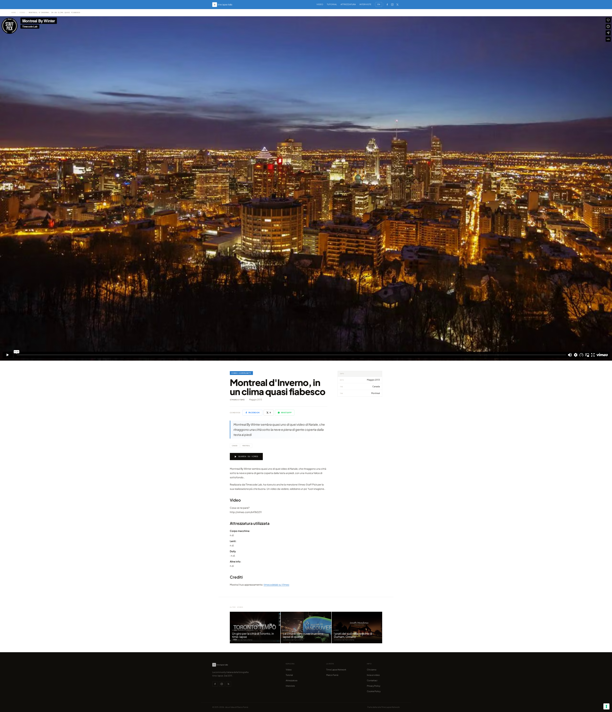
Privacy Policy (373, 686)
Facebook (254, 412)
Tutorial (332, 4)
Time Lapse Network (336, 669)
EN (378, 4)
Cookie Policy (374, 691)
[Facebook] (387, 4)
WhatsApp (286, 412)
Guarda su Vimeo (248, 456)
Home (13, 12)
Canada (234, 446)
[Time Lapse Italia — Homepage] (224, 4)
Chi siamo (371, 669)
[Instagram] (392, 4)
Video (320, 4)
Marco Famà (238, 400)
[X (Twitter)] (397, 4)
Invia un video (373, 675)
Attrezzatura (348, 4)
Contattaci (372, 680)
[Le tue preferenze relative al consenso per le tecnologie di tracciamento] (606, 706)
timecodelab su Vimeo (276, 584)
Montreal (246, 446)
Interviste (365, 4)
